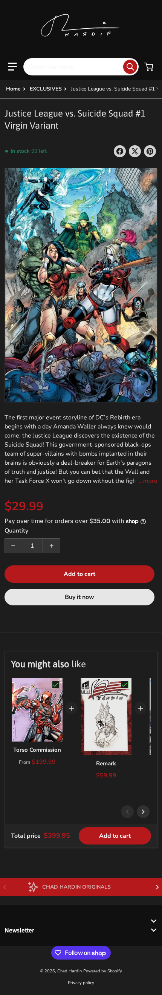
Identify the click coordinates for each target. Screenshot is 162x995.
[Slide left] (127, 811)
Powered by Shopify (102, 971)
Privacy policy (81, 983)
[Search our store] (130, 67)
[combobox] (81, 66)
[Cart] (149, 67)
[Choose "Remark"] (124, 684)
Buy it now (79, 597)
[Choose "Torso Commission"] (56, 684)
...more (148, 481)
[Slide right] (143, 811)
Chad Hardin (69, 971)
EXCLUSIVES (46, 88)
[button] (12, 66)
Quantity (16, 531)
